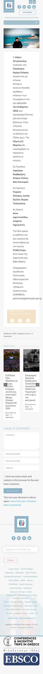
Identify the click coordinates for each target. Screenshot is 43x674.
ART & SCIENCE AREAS (13, 610)
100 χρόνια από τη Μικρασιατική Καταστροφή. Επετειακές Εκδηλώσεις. (21, 597)
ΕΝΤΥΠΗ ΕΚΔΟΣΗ (27, 569)
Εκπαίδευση (28, 588)
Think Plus (29, 628)
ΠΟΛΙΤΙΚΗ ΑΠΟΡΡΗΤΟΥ (27, 619)
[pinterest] (29, 7)
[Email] (28, 320)
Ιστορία (29, 592)
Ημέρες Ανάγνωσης (26, 584)
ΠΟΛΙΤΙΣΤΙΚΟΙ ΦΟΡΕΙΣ (30, 577)
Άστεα (28, 333)
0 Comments (9, 416)
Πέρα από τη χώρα (31, 602)
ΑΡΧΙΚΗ (24, 614)
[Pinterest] (20, 320)
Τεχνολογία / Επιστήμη (17, 592)
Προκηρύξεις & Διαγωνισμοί (13, 606)
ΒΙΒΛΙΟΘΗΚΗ (19, 573)
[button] (5, 385)
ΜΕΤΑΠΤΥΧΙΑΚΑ (31, 573)
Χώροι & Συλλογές (16, 588)
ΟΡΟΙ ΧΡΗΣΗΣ (13, 619)
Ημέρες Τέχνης (14, 569)
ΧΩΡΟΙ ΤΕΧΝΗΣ (14, 581)
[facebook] (19, 7)
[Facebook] (12, 320)
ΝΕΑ (36, 606)
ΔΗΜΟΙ (22, 581)
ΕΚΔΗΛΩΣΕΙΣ (9, 573)
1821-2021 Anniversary (13, 614)
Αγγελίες (30, 581)
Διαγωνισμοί (29, 606)
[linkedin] (34, 7)
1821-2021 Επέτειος (29, 610)
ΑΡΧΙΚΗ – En (33, 614)
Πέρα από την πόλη (16, 602)
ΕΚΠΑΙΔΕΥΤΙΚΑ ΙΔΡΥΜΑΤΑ (12, 577)
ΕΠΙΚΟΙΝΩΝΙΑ (13, 584)
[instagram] (24, 7)
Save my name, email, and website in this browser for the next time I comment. (21, 480)
